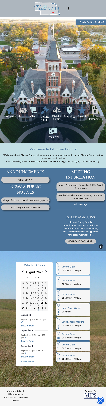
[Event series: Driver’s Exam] (22, 322)
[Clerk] (33, 113)
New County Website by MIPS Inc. (25, 207)
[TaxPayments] (95, 114)
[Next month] (46, 271)
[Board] (23, 113)
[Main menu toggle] (68, 8)
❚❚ (101, 246)
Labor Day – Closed (71, 308)
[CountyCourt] (45, 115)
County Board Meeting (73, 321)
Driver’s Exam (27, 325)
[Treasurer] (53, 134)
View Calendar (28, 361)
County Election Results (91, 22)
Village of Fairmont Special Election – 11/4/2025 (25, 200)
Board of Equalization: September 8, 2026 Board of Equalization (80, 197)
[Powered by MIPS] (90, 395)
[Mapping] (69, 113)
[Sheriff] (82, 113)
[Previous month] (22, 271)
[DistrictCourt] (56, 114)
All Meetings (80, 204)
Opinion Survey (25, 180)
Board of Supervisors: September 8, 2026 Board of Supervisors (80, 187)
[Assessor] (10, 113)
